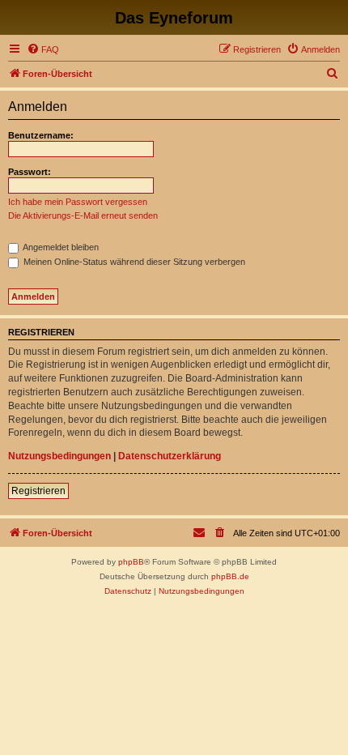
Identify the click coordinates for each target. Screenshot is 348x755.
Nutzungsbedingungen (59, 456)
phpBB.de (230, 576)
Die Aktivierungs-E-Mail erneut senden (83, 215)
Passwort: (29, 172)
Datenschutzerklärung (169, 456)
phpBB (131, 561)
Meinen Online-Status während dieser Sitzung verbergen (133, 262)
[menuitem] (43, 49)
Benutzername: (41, 135)
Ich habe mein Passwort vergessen (77, 202)
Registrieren (38, 491)
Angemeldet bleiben (60, 247)
